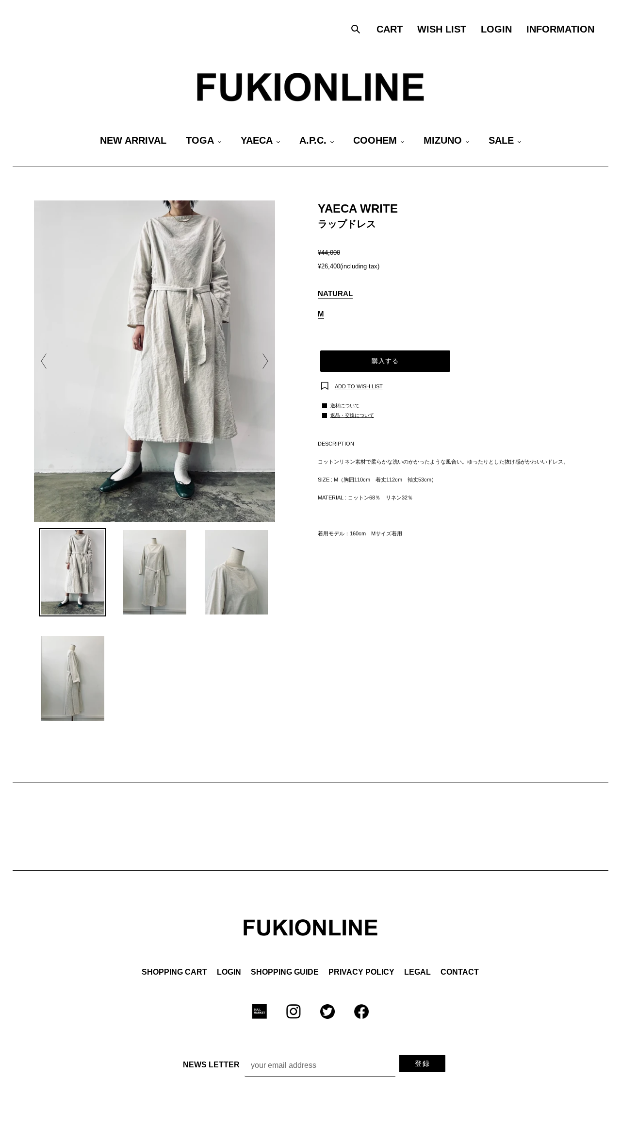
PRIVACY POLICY (361, 972)
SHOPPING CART (174, 972)
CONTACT (460, 972)
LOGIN (229, 972)
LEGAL (417, 972)
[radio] (335, 294)
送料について (345, 405)
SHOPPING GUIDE (285, 972)
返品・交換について (352, 415)
